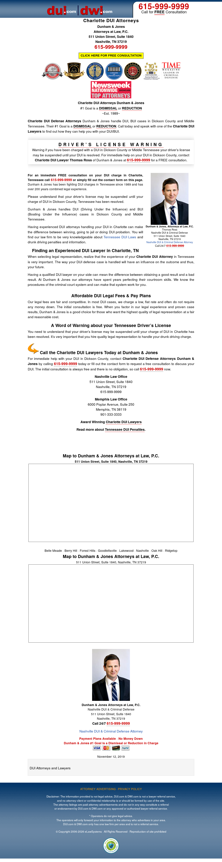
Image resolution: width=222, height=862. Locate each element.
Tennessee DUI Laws (120, 236)
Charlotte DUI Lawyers (124, 421)
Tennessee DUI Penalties (125, 429)
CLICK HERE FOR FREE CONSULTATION (111, 55)
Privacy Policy (130, 789)
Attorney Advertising (98, 789)
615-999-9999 (164, 6)
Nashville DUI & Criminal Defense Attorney (169, 242)
